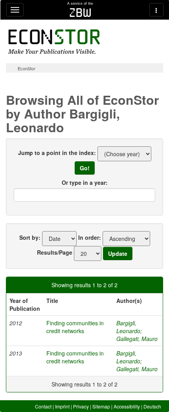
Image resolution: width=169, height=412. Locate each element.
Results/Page (54, 252)
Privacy (81, 406)
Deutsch (152, 406)
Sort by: (29, 237)
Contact (43, 406)
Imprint (62, 406)
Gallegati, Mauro (137, 339)
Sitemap (101, 406)
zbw (80, 12)
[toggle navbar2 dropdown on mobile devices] (156, 9)
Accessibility (127, 406)
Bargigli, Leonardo (128, 327)
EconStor (26, 68)
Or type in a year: (85, 182)
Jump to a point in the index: (57, 153)
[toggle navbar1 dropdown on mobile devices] (15, 9)
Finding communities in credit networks (75, 327)
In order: (89, 237)
